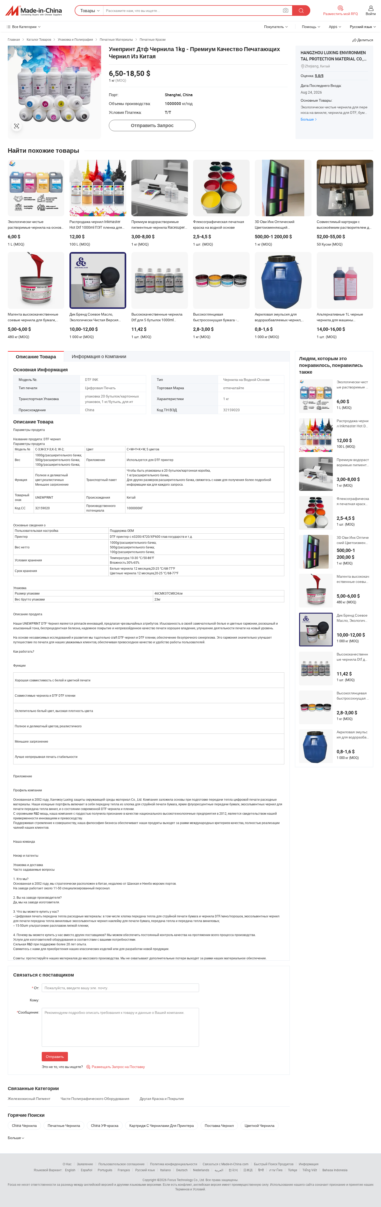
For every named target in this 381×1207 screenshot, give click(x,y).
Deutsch (182, 1170)
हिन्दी (261, 1170)
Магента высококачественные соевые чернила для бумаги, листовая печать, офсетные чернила (353, 579)
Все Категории (24, 26)
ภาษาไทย (276, 1170)
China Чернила (24, 1125)
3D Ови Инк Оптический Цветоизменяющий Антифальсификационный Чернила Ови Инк (353, 540)
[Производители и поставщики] (33, 10)
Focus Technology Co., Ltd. (186, 1180)
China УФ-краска (104, 1125)
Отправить (55, 1056)
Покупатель (274, 26)
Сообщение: (28, 1012)
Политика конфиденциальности (173, 1164)
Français (124, 1170)
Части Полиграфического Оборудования (95, 1098)
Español (86, 1170)
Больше (307, 119)
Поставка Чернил (219, 1125)
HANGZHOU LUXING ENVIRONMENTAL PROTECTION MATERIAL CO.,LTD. (334, 59)
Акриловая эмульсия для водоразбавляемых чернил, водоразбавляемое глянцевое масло (352, 734)
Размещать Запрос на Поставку (115, 1066)
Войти (371, 13)
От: (35, 987)
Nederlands (201, 1170)
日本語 (248, 1170)
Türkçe (292, 1170)
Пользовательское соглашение (121, 1164)
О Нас (67, 1164)
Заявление (85, 1164)
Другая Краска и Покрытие (162, 1098)
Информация (309, 1164)
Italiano (165, 1170)
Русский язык (145, 1170)
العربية (219, 1170)
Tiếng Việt (309, 1170)
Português (105, 1170)
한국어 (233, 1170)
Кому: (34, 999)
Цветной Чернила (259, 1125)
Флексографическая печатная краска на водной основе (353, 501)
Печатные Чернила (64, 1125)
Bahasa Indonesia (335, 1170)
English (70, 1170)
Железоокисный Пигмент (29, 1098)
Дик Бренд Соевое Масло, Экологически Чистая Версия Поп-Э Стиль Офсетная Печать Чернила (353, 618)
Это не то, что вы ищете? (62, 1066)
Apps (333, 26)
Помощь (309, 26)
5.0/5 (319, 76)
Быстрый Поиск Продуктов (273, 1164)
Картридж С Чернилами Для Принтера (161, 1125)
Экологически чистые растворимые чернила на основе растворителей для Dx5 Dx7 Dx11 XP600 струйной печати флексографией (353, 384)
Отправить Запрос (152, 125)
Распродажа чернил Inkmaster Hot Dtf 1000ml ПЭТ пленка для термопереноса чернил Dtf (353, 423)
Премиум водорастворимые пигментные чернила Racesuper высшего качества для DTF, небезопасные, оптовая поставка (353, 462)
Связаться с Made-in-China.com (226, 1164)
